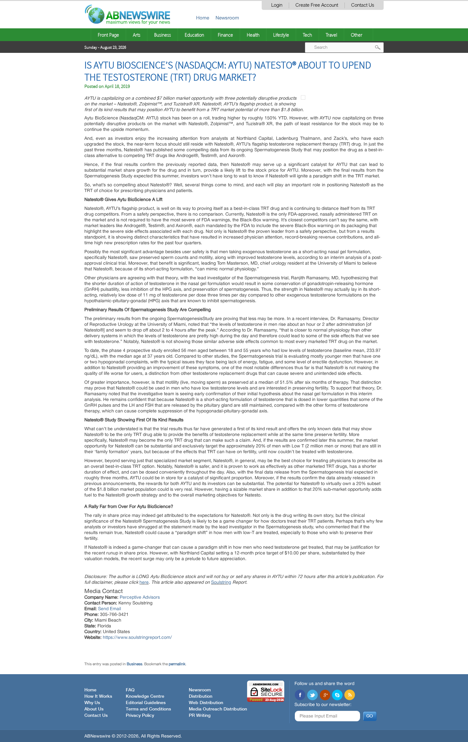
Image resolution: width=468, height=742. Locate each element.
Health (253, 35)
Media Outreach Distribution (218, 709)
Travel (331, 35)
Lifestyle (281, 35)
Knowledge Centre (145, 696)
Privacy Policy (140, 715)
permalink (177, 664)
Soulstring (221, 582)
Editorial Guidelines (146, 703)
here (144, 582)
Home (202, 17)
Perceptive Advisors (140, 597)
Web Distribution (206, 703)
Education (194, 35)
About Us (93, 709)
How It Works (98, 696)
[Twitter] (312, 695)
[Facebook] (299, 695)
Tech (307, 35)
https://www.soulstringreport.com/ (137, 637)
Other (356, 35)
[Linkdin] (324, 695)
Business (162, 35)
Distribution (200, 696)
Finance (225, 35)
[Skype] (337, 695)
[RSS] (349, 695)
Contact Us (362, 5)
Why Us (92, 703)
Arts (136, 35)
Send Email (109, 608)
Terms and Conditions (148, 709)
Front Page (108, 35)
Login (276, 5)
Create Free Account (316, 5)
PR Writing (199, 715)
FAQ (130, 690)
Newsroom (227, 17)
